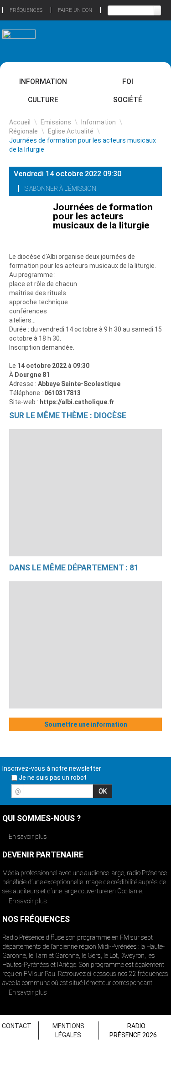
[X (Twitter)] (128, 190)
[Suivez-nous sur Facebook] (113, 794)
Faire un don (75, 10)
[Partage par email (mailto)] (152, 190)
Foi (127, 81)
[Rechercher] (157, 10)
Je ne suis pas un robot (52, 777)
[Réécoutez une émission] (152, 40)
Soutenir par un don (137, 990)
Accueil (20, 122)
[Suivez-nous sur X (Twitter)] (129, 794)
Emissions (56, 122)
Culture (43, 99)
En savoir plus (27, 836)
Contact (16, 1026)
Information (43, 81)
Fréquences (26, 10)
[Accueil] (19, 37)
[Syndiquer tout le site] (161, 794)
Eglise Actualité (70, 131)
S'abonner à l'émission (61, 188)
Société (127, 99)
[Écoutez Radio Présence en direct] (77, 41)
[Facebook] (140, 190)
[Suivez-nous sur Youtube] (145, 794)
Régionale (23, 131)
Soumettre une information (85, 724)
